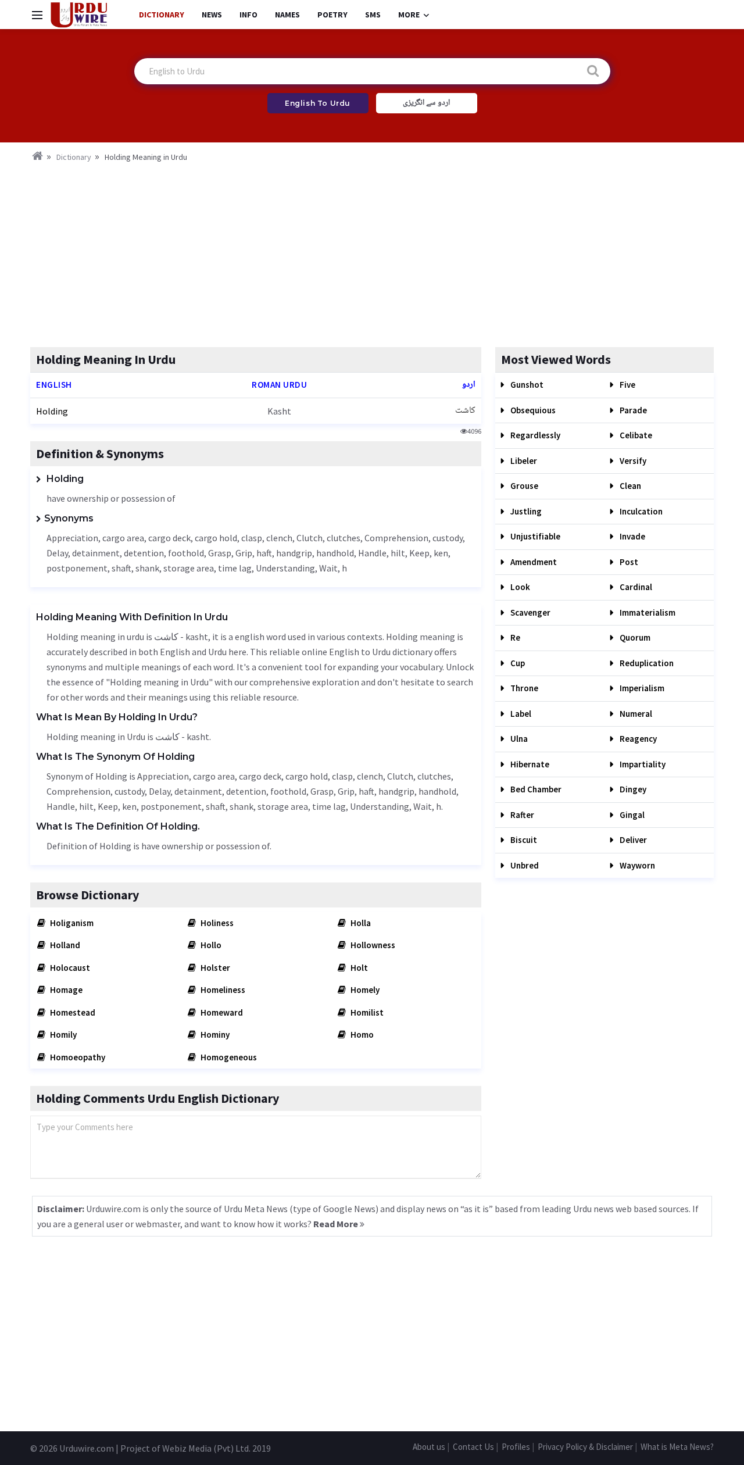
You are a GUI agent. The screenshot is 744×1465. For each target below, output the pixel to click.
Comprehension (396, 538)
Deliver (632, 839)
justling (525, 511)
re (514, 637)
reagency (637, 738)
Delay (57, 553)
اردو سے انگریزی (426, 103)
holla (360, 922)
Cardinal (635, 586)
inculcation (640, 511)
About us (429, 1446)
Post (628, 561)
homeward (221, 1012)
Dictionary (161, 14)
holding (52, 411)
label (520, 713)
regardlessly (534, 435)
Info (248, 14)
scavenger (529, 612)
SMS (373, 14)
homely (364, 989)
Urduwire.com (86, 1448)
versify (632, 460)
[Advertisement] (372, 251)
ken (441, 553)
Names (287, 14)
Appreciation (72, 538)
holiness (216, 922)
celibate (635, 435)
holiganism (71, 922)
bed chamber (535, 789)
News (212, 14)
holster (214, 967)
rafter (521, 814)
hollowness (372, 945)
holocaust (69, 967)
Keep (419, 553)
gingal (631, 814)
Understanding (285, 568)
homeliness (222, 989)
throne (523, 688)
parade (632, 410)
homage (65, 989)
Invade (631, 536)
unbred (524, 865)
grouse (523, 485)
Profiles (516, 1446)
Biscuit (523, 839)
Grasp (219, 553)
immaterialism (646, 612)
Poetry (332, 14)
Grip (243, 553)
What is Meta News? (677, 1446)
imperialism (641, 688)
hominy (214, 1034)
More (409, 14)
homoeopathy (76, 1057)
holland (64, 945)
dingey (632, 789)
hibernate (529, 764)
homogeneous (228, 1057)
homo (361, 1034)
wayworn (636, 865)
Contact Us (473, 1446)
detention (144, 553)
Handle (372, 553)
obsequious (532, 410)
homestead (71, 1012)
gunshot (526, 384)
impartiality (642, 764)
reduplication (646, 663)
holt (358, 967)
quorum (634, 637)
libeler (523, 460)
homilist (366, 1012)
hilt (398, 553)
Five (626, 384)
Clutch (309, 538)
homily (62, 1034)
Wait (328, 568)
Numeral (635, 713)
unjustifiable (534, 536)
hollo (210, 945)
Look (519, 586)
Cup (517, 663)
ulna (518, 738)
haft (264, 553)
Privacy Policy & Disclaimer (585, 1446)
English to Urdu (317, 103)
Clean (629, 485)
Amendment (533, 561)
